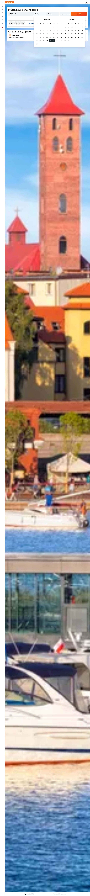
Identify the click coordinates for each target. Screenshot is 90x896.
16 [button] (57, 33)
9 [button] (57, 30)
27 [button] (47, 40)
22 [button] (53, 37)
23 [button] (57, 37)
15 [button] (53, 33)
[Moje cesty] (2, 23)
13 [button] (47, 33)
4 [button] (40, 30)
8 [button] (65, 30)
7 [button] (50, 30)
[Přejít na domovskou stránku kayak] (9, 2)
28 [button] (50, 40)
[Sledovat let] (2, 19)
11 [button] (40, 33)
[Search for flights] (2, 6)
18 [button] (40, 37)
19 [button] (43, 37)
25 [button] (40, 40)
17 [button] (36, 37)
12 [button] (43, 33)
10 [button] (37, 33)
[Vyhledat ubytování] (2, 9)
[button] (2, 2)
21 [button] (50, 37)
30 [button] (57, 40)
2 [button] (57, 27)
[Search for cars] (2, 12)
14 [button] (50, 33)
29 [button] (53, 40)
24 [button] (37, 40)
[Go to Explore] (2, 16)
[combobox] (22, 14)
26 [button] (43, 40)
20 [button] (47, 37)
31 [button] (36, 44)
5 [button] (43, 30)
